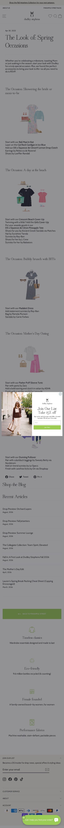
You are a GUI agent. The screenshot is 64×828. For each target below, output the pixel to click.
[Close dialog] (60, 394)
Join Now (47, 427)
